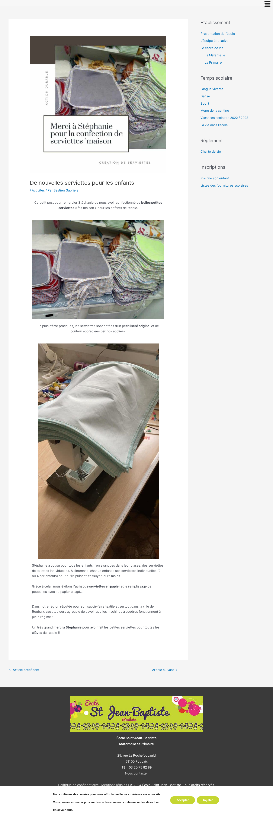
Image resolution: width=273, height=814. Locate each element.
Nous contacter (136, 773)
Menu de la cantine (214, 110)
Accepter (183, 800)
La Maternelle (215, 55)
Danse (205, 96)
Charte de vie (210, 151)
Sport (204, 103)
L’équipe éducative (214, 41)
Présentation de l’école (217, 34)
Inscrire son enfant (214, 178)
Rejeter (208, 800)
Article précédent (24, 670)
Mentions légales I (114, 785)
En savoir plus (62, 810)
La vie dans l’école (214, 125)
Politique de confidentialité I (79, 785)
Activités (38, 190)
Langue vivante (211, 89)
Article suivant (165, 670)
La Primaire (213, 62)
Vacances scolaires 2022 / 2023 (224, 118)
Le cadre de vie (212, 48)
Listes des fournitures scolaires (224, 185)
